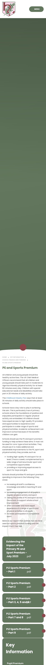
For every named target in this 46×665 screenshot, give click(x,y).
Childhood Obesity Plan (16, 398)
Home (4, 357)
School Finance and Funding (14, 360)
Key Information (17, 357)
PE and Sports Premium (11, 363)
